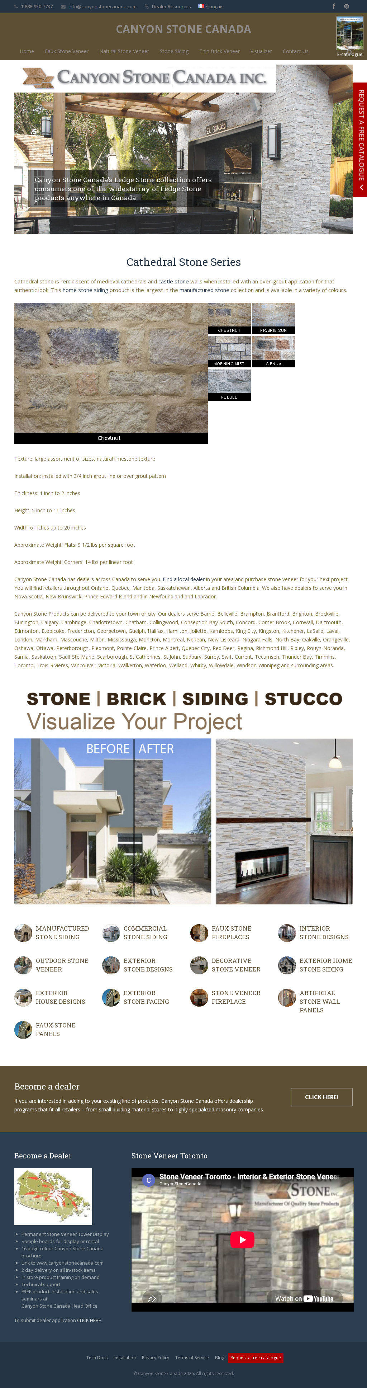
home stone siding (85, 289)
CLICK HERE (89, 1320)
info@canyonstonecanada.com (102, 6)
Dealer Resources (171, 6)
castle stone (173, 281)
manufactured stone (204, 289)
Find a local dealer (184, 579)
